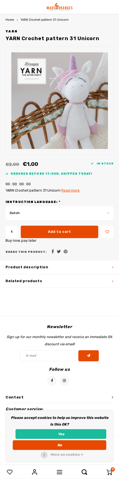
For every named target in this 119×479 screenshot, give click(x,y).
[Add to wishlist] (107, 232)
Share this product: (26, 251)
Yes (61, 434)
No (59, 445)
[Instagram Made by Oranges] (64, 381)
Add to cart (59, 232)
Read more (70, 190)
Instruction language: (33, 202)
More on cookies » (66, 454)
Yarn (12, 31)
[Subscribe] (88, 355)
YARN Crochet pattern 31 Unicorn (44, 20)
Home (10, 20)
